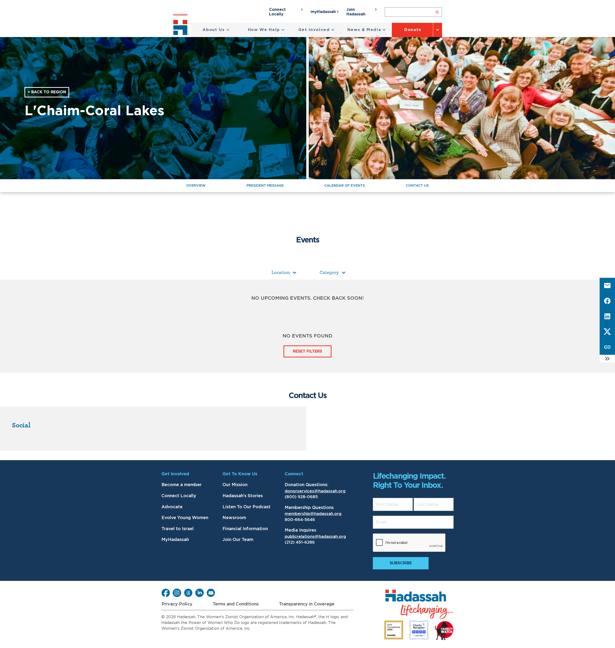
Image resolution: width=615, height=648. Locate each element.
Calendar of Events (344, 185)
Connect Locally (178, 496)
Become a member (181, 485)
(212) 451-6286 (300, 542)
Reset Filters (307, 351)
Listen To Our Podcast (246, 507)
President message (265, 185)
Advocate (172, 507)
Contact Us (417, 185)
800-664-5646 (300, 520)
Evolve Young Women (184, 518)
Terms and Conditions (236, 604)
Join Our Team (237, 540)
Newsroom (234, 518)
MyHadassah (175, 540)
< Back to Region (47, 92)
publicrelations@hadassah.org (315, 536)
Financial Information (245, 529)
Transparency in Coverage (306, 604)
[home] (182, 25)
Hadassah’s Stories (242, 496)
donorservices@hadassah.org (315, 491)
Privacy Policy (176, 604)
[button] (216, 30)
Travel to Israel (177, 529)
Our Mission (234, 485)
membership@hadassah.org (313, 514)
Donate (413, 30)
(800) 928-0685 (301, 497)
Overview (196, 185)
